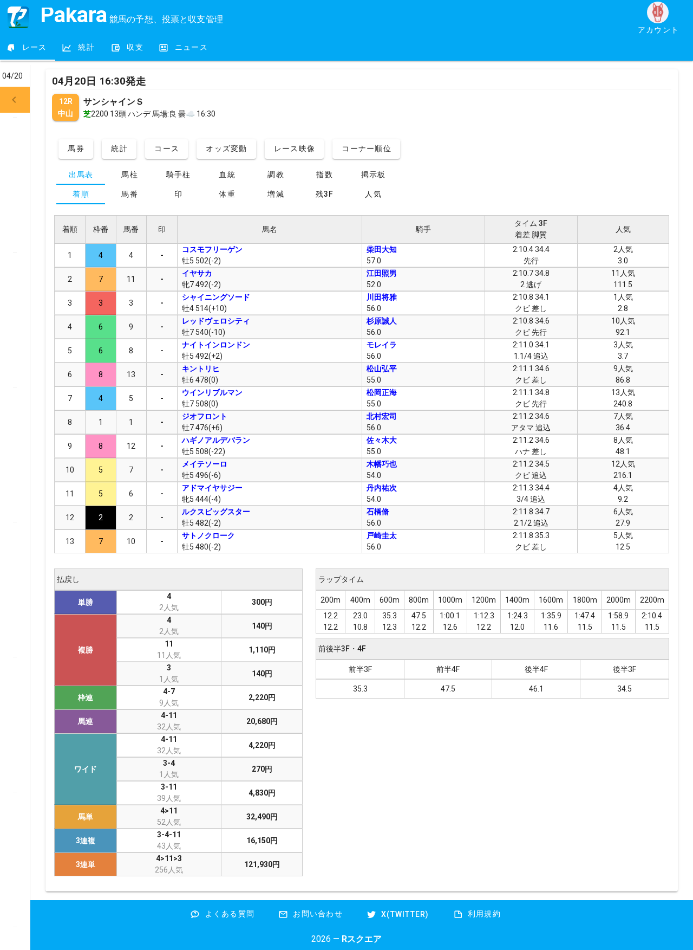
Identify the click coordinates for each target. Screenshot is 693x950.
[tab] (27, 48)
